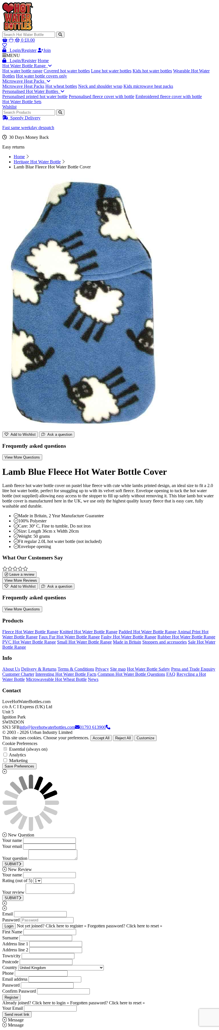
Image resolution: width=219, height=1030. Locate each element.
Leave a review (21, 574)
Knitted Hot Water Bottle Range (88, 631)
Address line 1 (15, 943)
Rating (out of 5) (17, 880)
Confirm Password (19, 991)
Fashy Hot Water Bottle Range (128, 636)
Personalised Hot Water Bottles (31, 91)
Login (9, 926)
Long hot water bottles (111, 70)
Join (47, 50)
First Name (12, 931)
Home (43, 60)
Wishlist (9, 106)
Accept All (101, 738)
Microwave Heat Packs (24, 81)
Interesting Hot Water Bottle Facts (65, 674)
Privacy (102, 669)
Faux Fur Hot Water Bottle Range (69, 636)
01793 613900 (93, 727)
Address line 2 (15, 949)
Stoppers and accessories (164, 642)
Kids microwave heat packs (148, 86)
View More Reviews (21, 580)
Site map (118, 669)
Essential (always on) (28, 749)
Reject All (123, 738)
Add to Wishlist (22, 434)
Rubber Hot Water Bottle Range (186, 636)
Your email (12, 846)
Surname (10, 937)
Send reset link (17, 1014)
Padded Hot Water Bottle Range (148, 631)
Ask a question (58, 434)
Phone (8, 973)
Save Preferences (19, 766)
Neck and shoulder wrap (100, 86)
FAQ (170, 674)
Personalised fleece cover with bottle (101, 96)
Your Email (12, 1008)
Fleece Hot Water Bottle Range (30, 631)
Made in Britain (127, 642)
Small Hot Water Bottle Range (84, 642)
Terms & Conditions (76, 669)
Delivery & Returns (38, 669)
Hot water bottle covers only (41, 76)
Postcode (10, 961)
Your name (12, 840)
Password (11, 919)
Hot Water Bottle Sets (21, 101)
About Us (11, 669)
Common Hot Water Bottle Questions (131, 674)
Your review (13, 892)
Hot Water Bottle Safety (148, 669)
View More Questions (22, 457)
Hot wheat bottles (61, 86)
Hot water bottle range (22, 70)
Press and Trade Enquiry (193, 669)
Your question (14, 858)
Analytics (17, 754)
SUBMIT (12, 864)
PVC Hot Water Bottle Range (29, 642)
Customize (145, 738)
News (93, 679)
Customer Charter (18, 674)
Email (7, 913)
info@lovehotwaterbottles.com (47, 727)
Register (11, 997)
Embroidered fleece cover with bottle (168, 96)
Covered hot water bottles (67, 70)
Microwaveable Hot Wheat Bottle (56, 679)
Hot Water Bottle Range (25, 65)
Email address (14, 979)
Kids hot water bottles (152, 70)
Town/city (11, 955)
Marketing (18, 760)
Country (9, 967)
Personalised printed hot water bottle (35, 96)
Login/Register (21, 50)
